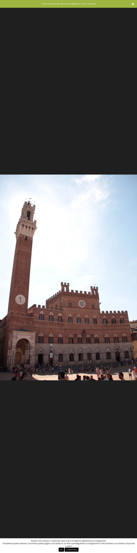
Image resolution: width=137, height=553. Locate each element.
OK (61, 549)
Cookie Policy (71, 549)
